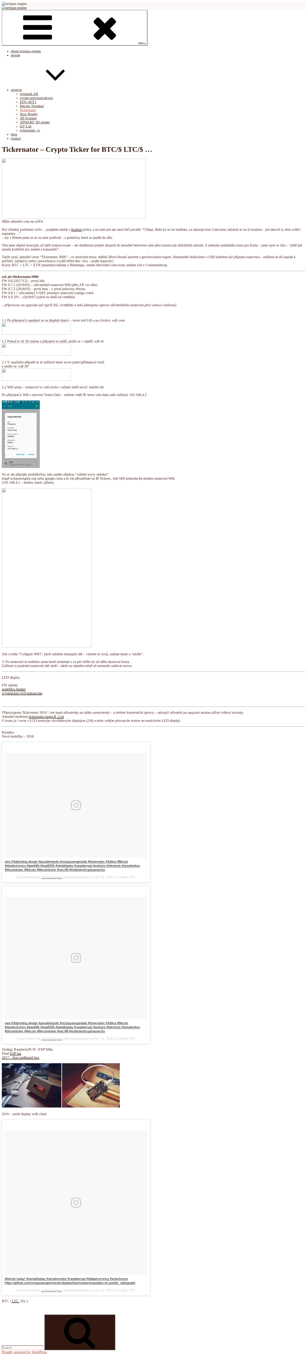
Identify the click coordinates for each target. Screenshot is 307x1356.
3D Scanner (28, 118)
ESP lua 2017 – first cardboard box (20, 1055)
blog (14, 134)
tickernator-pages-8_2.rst (46, 716)
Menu (142, 43)
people (15, 55)
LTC (15, 1301)
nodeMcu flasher (14, 689)
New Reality (29, 114)
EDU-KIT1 (28, 102)
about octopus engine (26, 51)
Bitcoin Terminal (32, 106)
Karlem (76, 229)
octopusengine (51, 877)
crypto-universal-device (36, 98)
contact (16, 138)
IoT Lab (25, 126)
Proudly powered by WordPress (24, 1352)
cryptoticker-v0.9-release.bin (22, 693)
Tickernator (28, 110)
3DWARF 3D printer (35, 122)
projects (16, 90)
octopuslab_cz (30, 130)
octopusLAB (29, 94)
